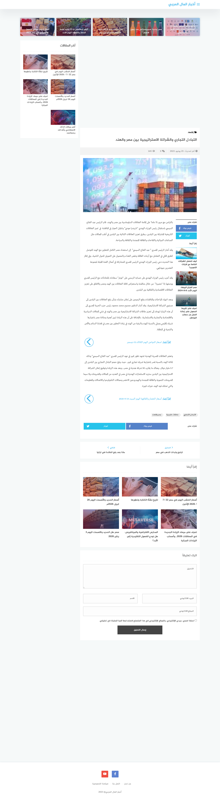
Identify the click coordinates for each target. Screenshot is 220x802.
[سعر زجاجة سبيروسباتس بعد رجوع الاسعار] (146, 27)
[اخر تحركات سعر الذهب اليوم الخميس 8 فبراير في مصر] (110, 27)
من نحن (127, 784)
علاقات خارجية (172, 414)
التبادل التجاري (190, 414)
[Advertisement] (140, 63)
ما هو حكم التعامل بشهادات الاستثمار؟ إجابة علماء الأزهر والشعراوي (182, 29)
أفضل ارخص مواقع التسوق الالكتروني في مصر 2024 (37, 31)
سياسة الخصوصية (100, 784)
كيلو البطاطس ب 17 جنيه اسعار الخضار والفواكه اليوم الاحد (74, 31)
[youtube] (104, 774)
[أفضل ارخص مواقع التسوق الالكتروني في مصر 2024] (37, 27)
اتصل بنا (116, 784)
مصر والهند (156, 414)
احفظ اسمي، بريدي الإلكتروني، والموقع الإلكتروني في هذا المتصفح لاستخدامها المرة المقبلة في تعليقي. (146, 621)
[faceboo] (115, 774)
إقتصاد (191, 132)
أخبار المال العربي (181, 4)
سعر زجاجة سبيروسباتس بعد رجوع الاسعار (146, 31)
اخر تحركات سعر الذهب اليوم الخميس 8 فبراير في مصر (110, 31)
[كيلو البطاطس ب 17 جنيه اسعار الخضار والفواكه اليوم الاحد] (73, 27)
